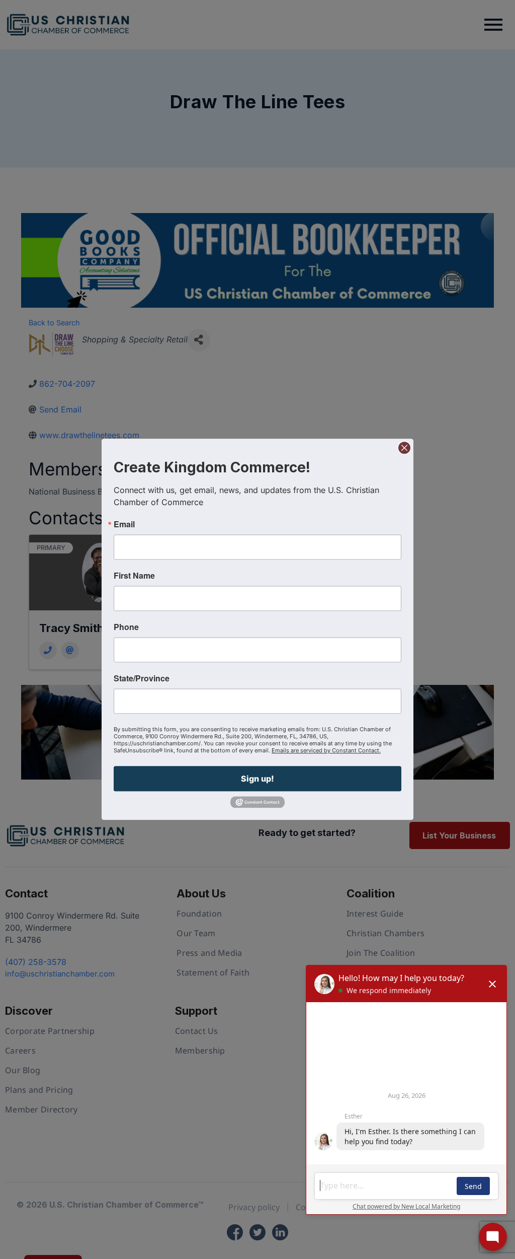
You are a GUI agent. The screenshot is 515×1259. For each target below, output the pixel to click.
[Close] (404, 448)
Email (124, 524)
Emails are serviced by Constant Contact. (326, 750)
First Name (134, 576)
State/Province (141, 678)
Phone (126, 627)
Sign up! (257, 779)
